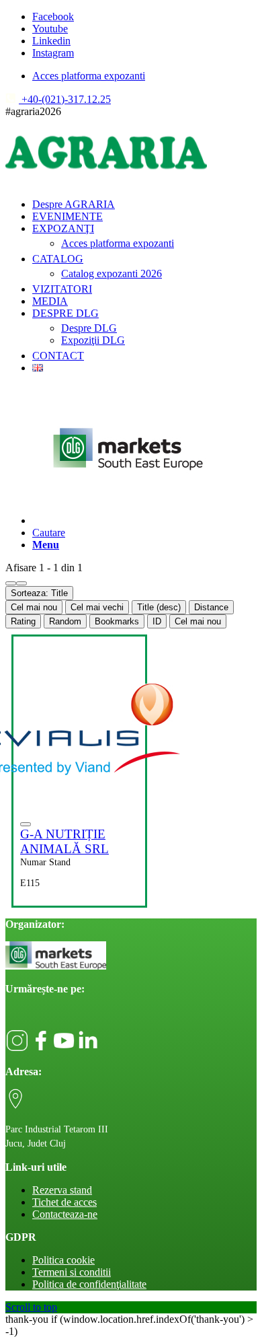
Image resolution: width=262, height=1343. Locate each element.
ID (156, 621)
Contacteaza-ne (64, 1214)
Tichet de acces (64, 1202)
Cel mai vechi (97, 607)
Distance (211, 607)
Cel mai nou (34, 607)
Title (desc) (159, 607)
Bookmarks (117, 621)
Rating (23, 621)
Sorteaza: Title (39, 593)
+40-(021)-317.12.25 (65, 99)
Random (65, 621)
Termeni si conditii (71, 1272)
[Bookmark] (25, 824)
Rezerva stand (62, 1190)
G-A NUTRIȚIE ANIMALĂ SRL (64, 841)
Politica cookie (63, 1260)
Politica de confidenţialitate (89, 1284)
